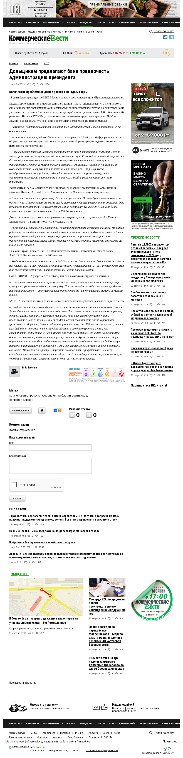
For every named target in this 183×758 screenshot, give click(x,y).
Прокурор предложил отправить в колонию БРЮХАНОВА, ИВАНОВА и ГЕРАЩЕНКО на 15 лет (152, 333)
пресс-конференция (42, 395)
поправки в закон (21, 400)
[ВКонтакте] (55, 410)
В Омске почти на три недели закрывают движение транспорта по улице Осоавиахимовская (106, 663)
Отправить (17, 498)
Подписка (94, 737)
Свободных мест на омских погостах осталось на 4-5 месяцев (148, 296)
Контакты (57, 737)
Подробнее (83, 741)
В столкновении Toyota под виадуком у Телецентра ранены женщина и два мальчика (151, 277)
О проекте (42, 737)
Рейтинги (80, 32)
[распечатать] (41, 412)
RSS (106, 737)
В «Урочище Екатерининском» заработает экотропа (42, 542)
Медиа (31, 32)
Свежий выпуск (17, 32)
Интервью (58, 32)
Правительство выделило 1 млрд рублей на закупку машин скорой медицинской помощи (152, 314)
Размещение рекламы (20, 737)
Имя (11, 442)
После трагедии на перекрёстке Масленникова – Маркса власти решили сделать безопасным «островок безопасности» (106, 635)
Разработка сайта (150, 753)
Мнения (69, 32)
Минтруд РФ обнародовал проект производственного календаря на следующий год (107, 606)
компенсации (18, 395)
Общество (20, 574)
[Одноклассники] (59, 410)
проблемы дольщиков (72, 395)
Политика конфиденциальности (102, 750)
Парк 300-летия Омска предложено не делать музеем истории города (54, 531)
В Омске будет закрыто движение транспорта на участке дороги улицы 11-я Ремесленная (152, 366)
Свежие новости (145, 237)
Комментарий (17, 456)
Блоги (91, 32)
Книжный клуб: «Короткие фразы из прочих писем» (152, 349)
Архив (100, 32)
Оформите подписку (44, 704)
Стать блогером (75, 737)
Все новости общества (22, 682)
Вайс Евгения (29, 367)
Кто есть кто (44, 32)
